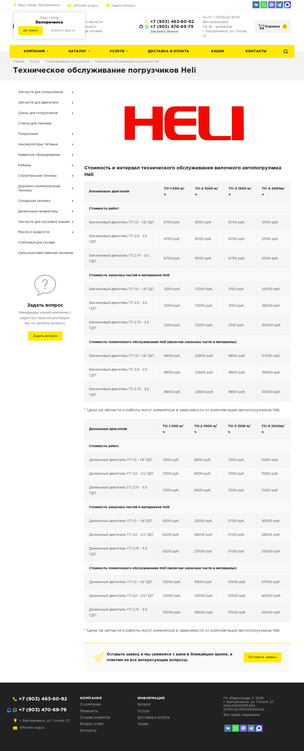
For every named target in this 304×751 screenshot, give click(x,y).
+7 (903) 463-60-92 (172, 22)
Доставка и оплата (168, 51)
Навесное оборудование (39, 154)
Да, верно (30, 30)
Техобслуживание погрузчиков (67, 61)
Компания (34, 51)
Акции (217, 51)
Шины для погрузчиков (38, 113)
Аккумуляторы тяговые (38, 144)
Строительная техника (37, 175)
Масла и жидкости (33, 232)
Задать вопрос (123, 5)
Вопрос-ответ (92, 723)
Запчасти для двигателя (38, 102)
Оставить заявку (262, 657)
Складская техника (34, 201)
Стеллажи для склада (36, 242)
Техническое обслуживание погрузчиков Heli (127, 61)
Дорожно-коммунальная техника (39, 188)
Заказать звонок (164, 31)
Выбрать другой (63, 30)
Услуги (117, 51)
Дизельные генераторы (38, 211)
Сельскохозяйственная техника (45, 253)
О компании (90, 704)
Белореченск (39, 5)
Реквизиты (89, 711)
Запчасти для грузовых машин (44, 221)
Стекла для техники (35, 123)
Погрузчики (28, 134)
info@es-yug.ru (86, 5)
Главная (19, 61)
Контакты (256, 51)
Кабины (24, 165)
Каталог (77, 51)
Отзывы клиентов (95, 717)
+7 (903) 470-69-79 (172, 27)
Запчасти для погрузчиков (40, 92)
